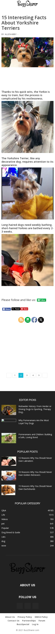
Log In (35, 624)
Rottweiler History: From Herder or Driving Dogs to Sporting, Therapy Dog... (34, 409)
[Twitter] (35, 606)
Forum (42, 620)
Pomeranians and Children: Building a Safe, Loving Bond (35, 436)
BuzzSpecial (23, 624)
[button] (6, 4)
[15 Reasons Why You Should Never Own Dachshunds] (8, 490)
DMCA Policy (41, 617)
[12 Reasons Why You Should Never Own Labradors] (8, 461)
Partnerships (29, 620)
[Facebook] (20, 606)
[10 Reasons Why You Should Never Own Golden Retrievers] (8, 475)
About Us (10, 617)
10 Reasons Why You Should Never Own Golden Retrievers (35, 473)
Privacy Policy (25, 617)
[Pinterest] (28, 606)
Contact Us (13, 620)
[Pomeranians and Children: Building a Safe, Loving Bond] (8, 438)
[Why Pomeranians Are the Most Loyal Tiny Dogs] (8, 424)
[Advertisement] (27, 77)
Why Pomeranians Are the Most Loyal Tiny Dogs (33, 422)
